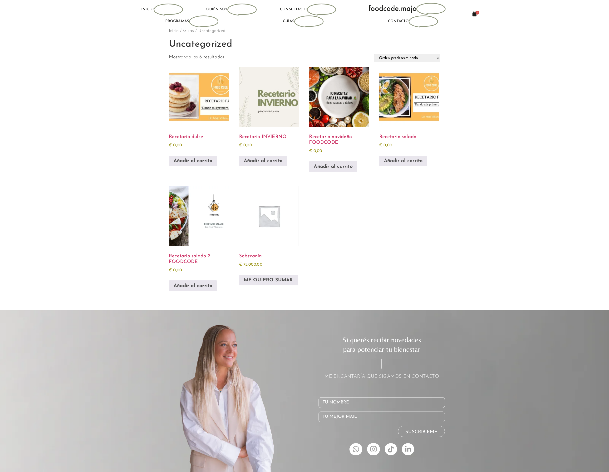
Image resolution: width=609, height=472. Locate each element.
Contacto (398, 21)
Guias (188, 31)
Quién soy (217, 9)
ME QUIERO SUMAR (268, 280)
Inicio (147, 9)
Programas (177, 21)
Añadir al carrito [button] (193, 161)
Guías (288, 21)
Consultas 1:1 (293, 9)
